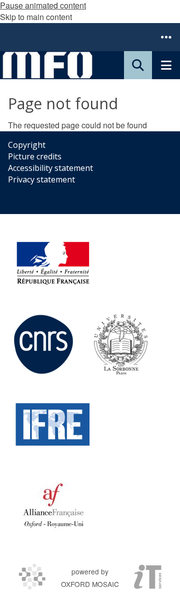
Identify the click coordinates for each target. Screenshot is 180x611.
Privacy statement (41, 179)
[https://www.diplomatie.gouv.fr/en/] (53, 264)
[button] (166, 37)
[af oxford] (53, 505)
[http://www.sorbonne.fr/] (121, 344)
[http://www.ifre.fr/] (53, 424)
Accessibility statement (50, 167)
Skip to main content (36, 17)
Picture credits (35, 156)
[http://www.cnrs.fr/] (43, 344)
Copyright (27, 144)
